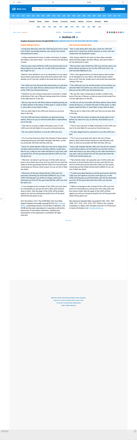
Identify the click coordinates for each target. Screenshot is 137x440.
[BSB (56, 41)
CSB (60, 41)
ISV (76, 41)
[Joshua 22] (2, 204)
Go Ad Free (4, 431)
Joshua (19, 32)
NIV (87, 41)
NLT (91, 41)
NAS (80, 41)
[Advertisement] (68, 264)
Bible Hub (68, 220)
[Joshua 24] (134, 204)
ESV (64, 41)
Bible (14, 32)
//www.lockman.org (96, 208)
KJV (72, 41)
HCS (69, 41)
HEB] (95, 41)
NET (84, 41)
